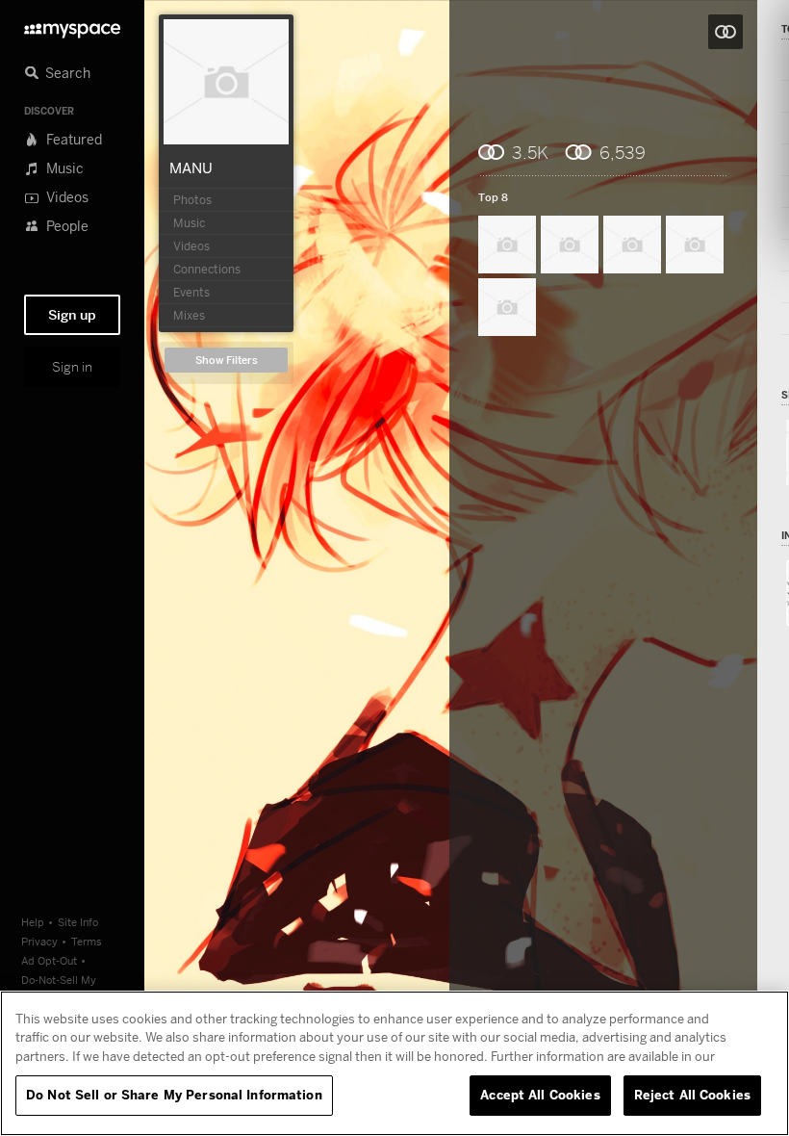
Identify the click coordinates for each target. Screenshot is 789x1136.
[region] (394, 1063)
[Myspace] (72, 25)
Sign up (72, 314)
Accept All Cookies (539, 1094)
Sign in (72, 366)
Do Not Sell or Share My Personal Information (174, 1094)
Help (32, 922)
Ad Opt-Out (49, 960)
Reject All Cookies (692, 1094)
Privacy (39, 941)
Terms (86, 941)
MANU (191, 167)
